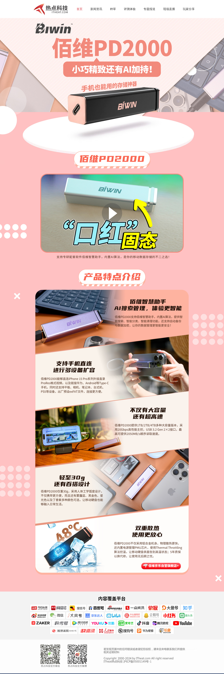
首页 (79, 9)
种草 (113, 9)
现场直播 (169, 9)
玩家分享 (189, 9)
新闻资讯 (96, 9)
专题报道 (149, 9)
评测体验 (130, 9)
